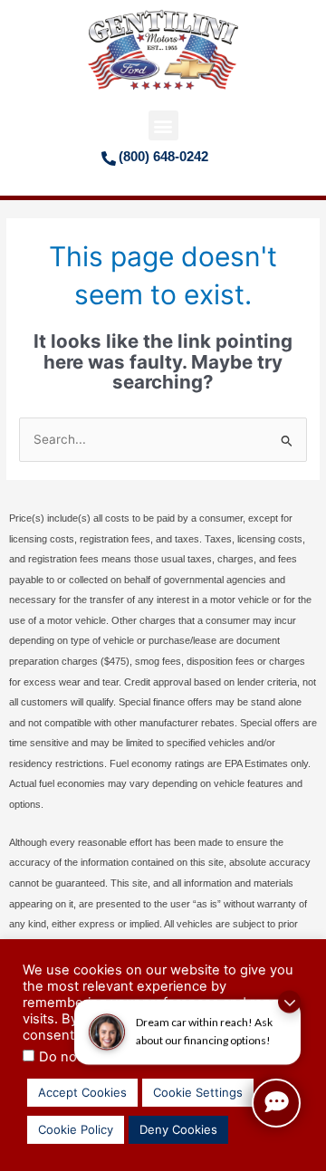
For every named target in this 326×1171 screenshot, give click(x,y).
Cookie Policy (75, 1129)
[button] (163, 125)
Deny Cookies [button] (178, 1129)
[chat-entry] (276, 1103)
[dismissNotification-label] (289, 990)
